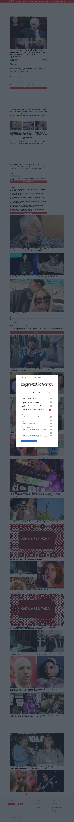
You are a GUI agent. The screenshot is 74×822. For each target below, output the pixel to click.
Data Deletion (31, 444)
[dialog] (37, 411)
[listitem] (37, 396)
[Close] (56, 377)
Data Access (37, 444)
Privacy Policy (43, 444)
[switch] (50, 398)
